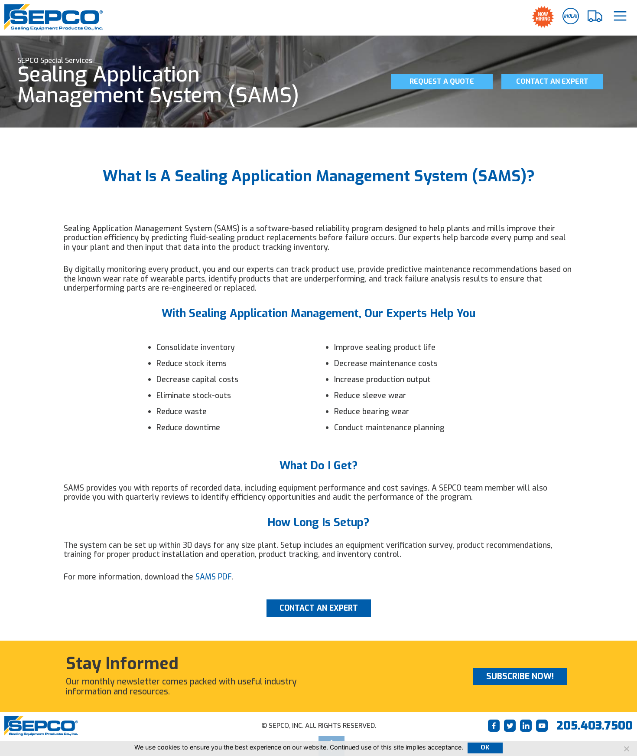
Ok (485, 747)
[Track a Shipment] (595, 16)
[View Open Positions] (543, 17)
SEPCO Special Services (54, 60)
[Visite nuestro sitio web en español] (570, 16)
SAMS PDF (213, 577)
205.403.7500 (594, 725)
